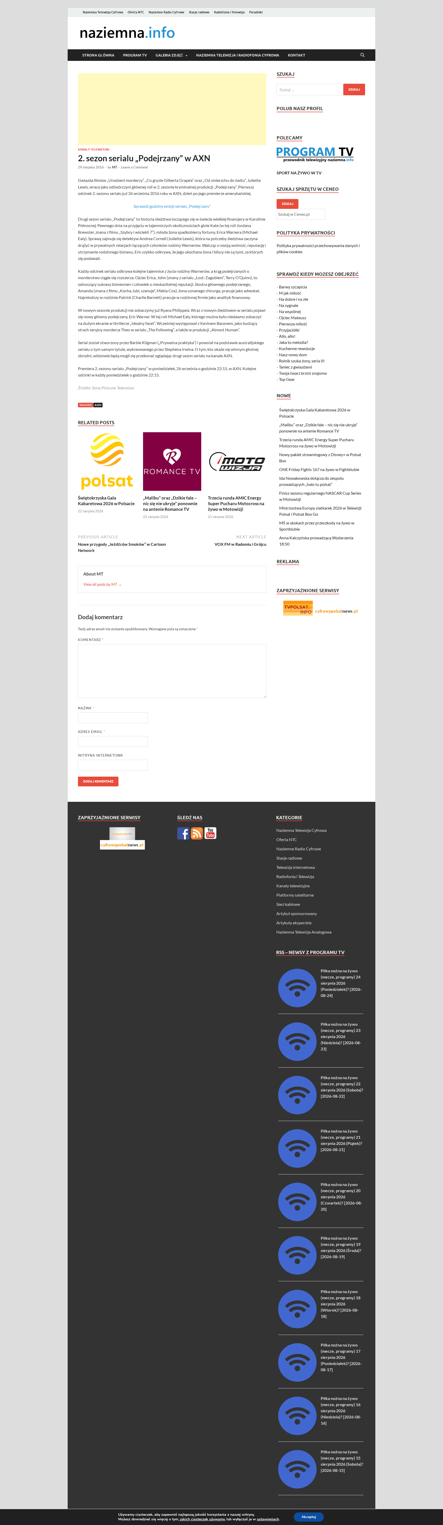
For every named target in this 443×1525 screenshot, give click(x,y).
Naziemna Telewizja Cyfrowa (103, 12)
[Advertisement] (172, 109)
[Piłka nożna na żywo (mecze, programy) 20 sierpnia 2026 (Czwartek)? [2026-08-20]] (297, 1219)
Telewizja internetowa (295, 867)
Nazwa (86, 708)
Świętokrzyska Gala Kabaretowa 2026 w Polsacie (106, 500)
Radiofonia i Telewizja (229, 12)
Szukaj (287, 204)
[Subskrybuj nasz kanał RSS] (197, 833)
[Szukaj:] (321, 89)
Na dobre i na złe (293, 299)
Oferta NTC (136, 12)
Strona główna (98, 55)
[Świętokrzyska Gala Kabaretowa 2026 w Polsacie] (107, 463)
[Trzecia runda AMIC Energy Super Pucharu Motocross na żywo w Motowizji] (237, 463)
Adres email (91, 732)
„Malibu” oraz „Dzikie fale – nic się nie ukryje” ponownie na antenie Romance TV (170, 503)
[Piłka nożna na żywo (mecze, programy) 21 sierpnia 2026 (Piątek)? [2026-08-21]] (297, 1166)
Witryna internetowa (100, 755)
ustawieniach (268, 1519)
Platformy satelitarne (295, 894)
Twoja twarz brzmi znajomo (303, 373)
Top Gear (287, 379)
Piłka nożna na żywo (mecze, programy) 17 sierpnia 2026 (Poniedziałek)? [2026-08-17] (341, 1357)
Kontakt (296, 55)
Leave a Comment (134, 167)
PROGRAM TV (135, 55)
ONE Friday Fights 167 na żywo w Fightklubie (319, 469)
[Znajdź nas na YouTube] (210, 833)
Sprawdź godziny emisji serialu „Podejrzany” (172, 206)
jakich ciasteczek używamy (202, 1519)
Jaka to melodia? (293, 342)
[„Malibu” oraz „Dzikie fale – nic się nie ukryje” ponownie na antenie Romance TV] (172, 463)
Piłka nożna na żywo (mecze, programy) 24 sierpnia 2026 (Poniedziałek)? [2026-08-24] (341, 983)
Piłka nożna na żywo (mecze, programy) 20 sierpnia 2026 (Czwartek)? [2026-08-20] (341, 1196)
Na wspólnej (290, 311)
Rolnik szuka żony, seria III (302, 360)
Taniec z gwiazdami (295, 366)
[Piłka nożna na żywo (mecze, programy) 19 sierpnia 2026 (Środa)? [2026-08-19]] (297, 1272)
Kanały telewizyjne (93, 149)
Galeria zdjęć (169, 55)
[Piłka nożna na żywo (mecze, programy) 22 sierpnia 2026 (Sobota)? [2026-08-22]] (297, 1112)
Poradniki (256, 12)
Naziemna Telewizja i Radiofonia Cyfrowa (237, 55)
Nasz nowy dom (293, 354)
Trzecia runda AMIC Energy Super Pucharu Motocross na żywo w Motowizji (236, 503)
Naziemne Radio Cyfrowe (166, 12)
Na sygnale (288, 305)
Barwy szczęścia (293, 286)
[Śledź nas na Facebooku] (183, 833)
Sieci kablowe (288, 904)
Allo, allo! (287, 336)
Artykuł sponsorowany (296, 913)
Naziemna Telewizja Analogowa (303, 931)
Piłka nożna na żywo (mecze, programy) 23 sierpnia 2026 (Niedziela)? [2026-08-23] (341, 1036)
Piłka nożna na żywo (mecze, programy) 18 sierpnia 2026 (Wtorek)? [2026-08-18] (340, 1304)
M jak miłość (290, 292)
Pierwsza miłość (293, 323)
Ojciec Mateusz (292, 317)
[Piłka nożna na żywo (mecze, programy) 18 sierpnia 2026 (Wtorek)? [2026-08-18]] (297, 1326)
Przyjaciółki (289, 329)
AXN (98, 405)
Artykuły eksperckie (293, 922)
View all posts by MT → (102, 584)
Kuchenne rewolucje (297, 348)
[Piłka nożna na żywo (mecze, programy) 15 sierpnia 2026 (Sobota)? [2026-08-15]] (297, 1486)
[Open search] (362, 55)
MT (114, 167)
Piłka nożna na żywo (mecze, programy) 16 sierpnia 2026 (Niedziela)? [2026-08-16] (341, 1410)
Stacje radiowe (199, 12)
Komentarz (91, 640)
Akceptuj (308, 1516)
